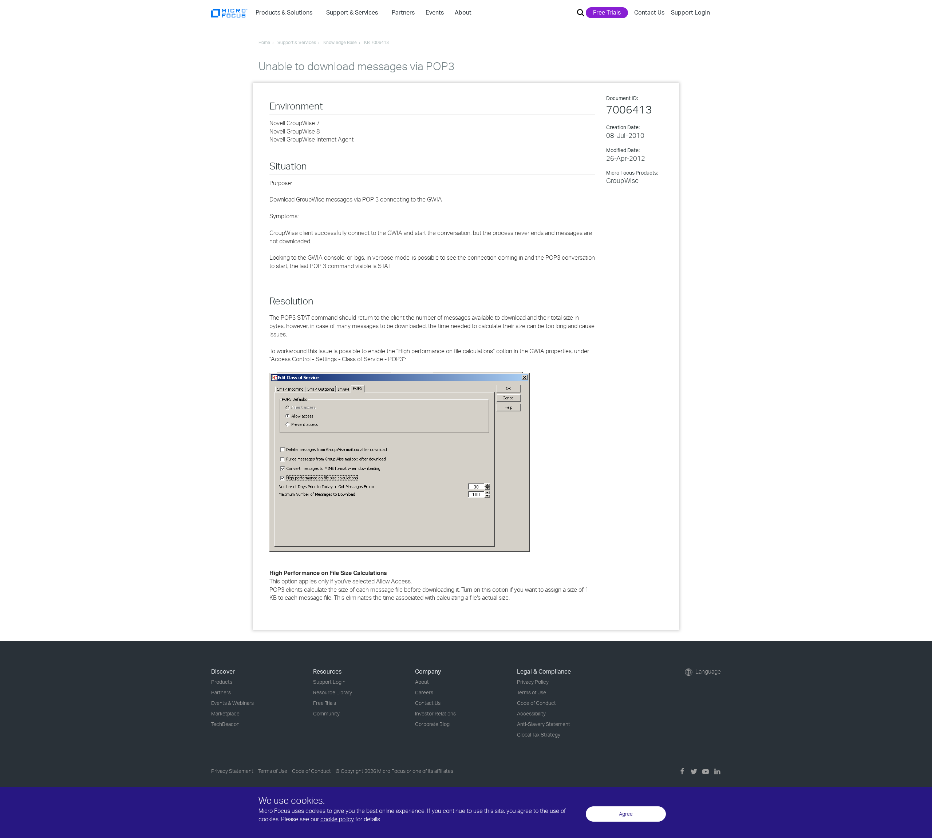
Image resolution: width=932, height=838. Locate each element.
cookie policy (337, 819)
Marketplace (225, 713)
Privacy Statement (232, 771)
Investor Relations (435, 713)
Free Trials (607, 12)
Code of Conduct (536, 703)
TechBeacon (225, 724)
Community (326, 713)
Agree (626, 814)
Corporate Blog (432, 724)
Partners (221, 692)
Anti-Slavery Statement (543, 724)
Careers (424, 692)
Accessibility (531, 713)
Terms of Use (531, 692)
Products (221, 682)
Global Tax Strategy (538, 734)
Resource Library (332, 692)
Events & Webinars (232, 703)
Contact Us (649, 12)
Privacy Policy (533, 682)
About (422, 682)
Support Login (690, 12)
